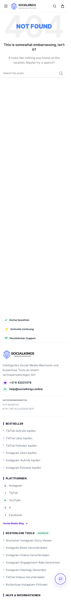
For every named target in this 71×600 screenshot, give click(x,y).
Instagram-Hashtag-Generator (26, 570)
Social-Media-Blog (15, 523)
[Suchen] (54, 6)
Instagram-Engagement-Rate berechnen (33, 562)
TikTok (11, 493)
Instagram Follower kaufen (23, 467)
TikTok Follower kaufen (21, 445)
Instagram (13, 485)
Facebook (13, 515)
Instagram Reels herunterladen (26, 547)
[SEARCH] (61, 73)
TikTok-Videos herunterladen (25, 577)
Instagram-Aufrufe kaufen (23, 460)
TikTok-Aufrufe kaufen (21, 431)
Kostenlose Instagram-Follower (27, 584)
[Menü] (6, 6)
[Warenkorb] (62, 6)
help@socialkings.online (23, 389)
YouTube (12, 500)
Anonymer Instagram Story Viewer (29, 540)
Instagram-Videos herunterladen (27, 555)
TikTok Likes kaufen (19, 438)
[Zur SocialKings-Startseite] (19, 354)
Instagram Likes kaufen (21, 453)
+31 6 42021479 (18, 382)
